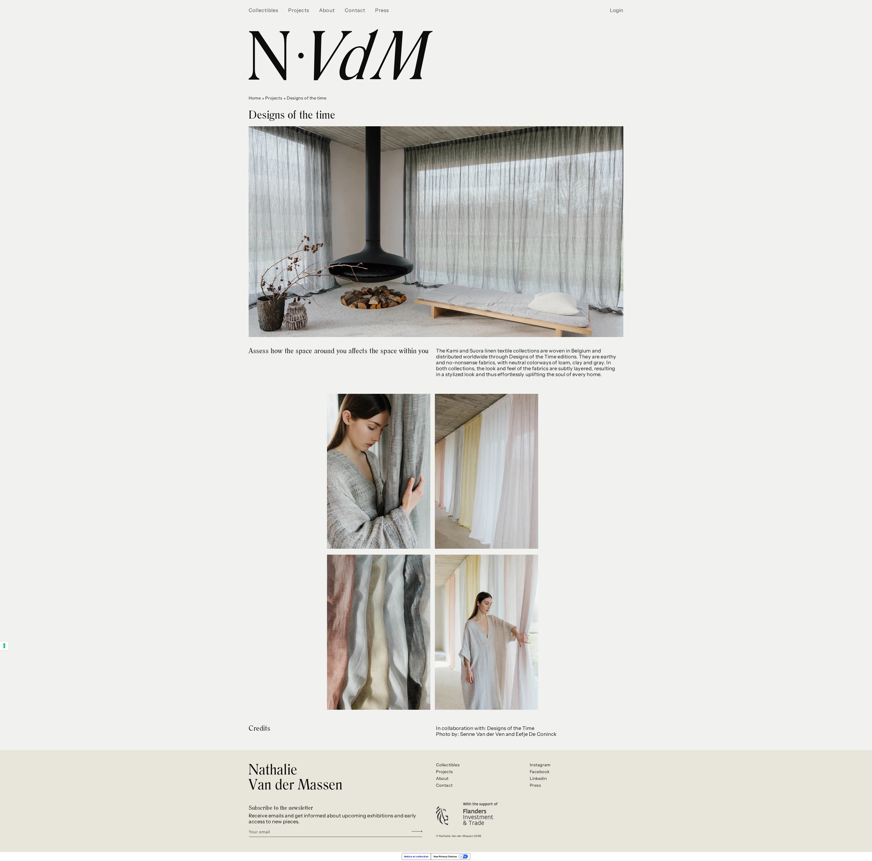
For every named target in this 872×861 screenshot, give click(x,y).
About (442, 778)
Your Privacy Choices (445, 856)
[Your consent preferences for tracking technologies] (4, 645)
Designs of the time (306, 98)
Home (255, 98)
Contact (444, 785)
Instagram (540, 764)
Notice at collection (416, 856)
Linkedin (538, 778)
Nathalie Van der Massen (295, 776)
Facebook (540, 771)
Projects (273, 98)
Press (535, 785)
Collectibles (448, 764)
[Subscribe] (416, 831)
